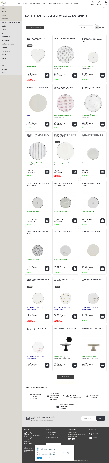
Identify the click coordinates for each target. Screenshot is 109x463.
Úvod (27, 10)
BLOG (19, 3)
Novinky (4, 11)
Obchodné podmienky (35, 3)
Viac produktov (65, 377)
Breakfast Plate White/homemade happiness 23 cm (65, 135)
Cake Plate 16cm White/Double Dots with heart (64, 184)
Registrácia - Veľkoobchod (56, 3)
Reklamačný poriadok (72, 436)
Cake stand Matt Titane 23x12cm (92, 328)
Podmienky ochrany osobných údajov (76, 434)
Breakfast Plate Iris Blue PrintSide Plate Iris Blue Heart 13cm (92, 40)
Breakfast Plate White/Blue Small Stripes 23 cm (37, 135)
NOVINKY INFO (69, 3)
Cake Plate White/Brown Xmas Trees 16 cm (64, 280)
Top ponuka (5, 19)
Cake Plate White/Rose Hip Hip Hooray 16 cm (36, 329)
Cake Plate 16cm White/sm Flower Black (37, 232)
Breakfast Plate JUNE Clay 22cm (37, 87)
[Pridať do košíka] (47, 75)
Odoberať (100, 418)
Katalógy (25, 3)
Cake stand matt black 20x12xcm (65, 328)
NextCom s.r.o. (85, 460)
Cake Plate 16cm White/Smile (63, 231)
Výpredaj (4, 15)
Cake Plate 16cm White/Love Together (91, 184)
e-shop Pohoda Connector (76, 460)
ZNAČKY (76, 3)
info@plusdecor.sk (53, 437)
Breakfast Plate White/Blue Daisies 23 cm (91, 87)
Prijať (39, 458)
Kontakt (45, 3)
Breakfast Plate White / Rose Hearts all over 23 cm (63, 87)
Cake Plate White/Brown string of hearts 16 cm (37, 280)
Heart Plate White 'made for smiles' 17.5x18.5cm (35, 39)
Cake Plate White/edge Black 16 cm (92, 135)
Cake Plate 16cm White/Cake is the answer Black (37, 184)
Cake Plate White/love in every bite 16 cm (92, 280)
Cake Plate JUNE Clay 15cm (91, 231)
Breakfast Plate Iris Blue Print (64, 38)
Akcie (3, 8)
